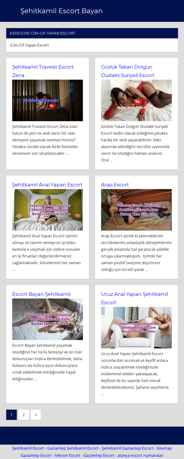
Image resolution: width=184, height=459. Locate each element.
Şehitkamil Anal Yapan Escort (47, 185)
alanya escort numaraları (141, 455)
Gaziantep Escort (36, 455)
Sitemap (164, 448)
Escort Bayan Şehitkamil (41, 294)
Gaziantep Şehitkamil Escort (73, 448)
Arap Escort (115, 185)
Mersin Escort (67, 455)
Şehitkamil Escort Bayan (61, 11)
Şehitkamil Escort (28, 448)
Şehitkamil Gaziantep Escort (127, 448)
